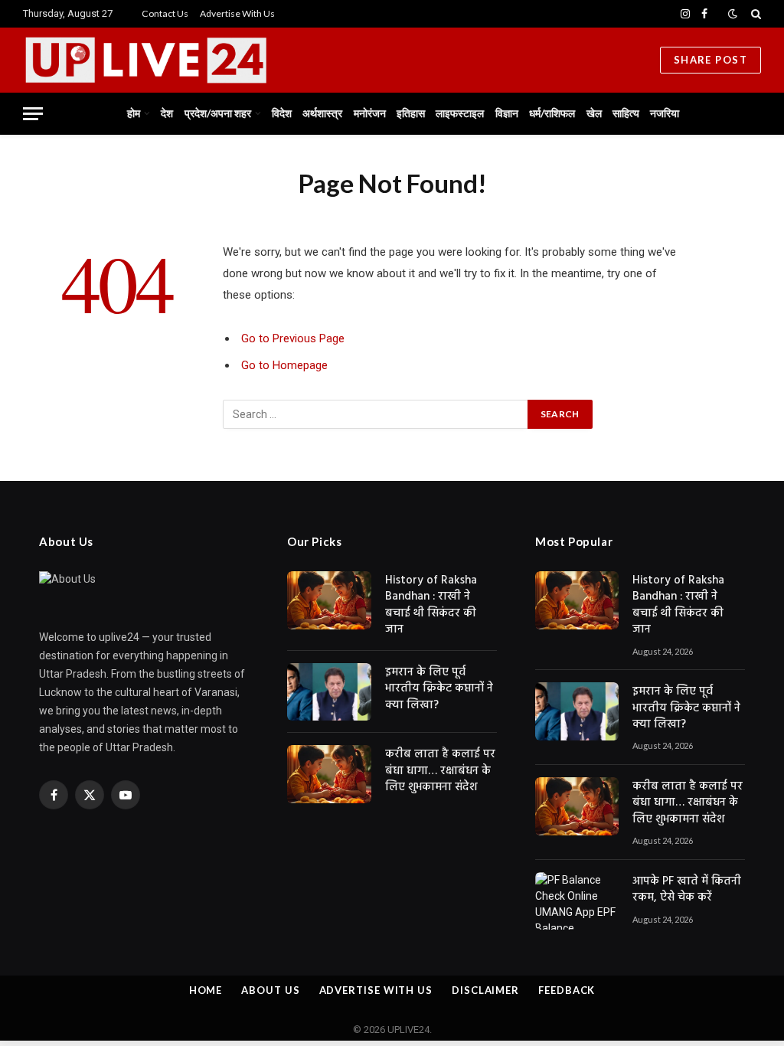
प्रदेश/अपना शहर (218, 112)
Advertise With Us (237, 13)
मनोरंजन (370, 112)
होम (133, 112)
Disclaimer (485, 990)
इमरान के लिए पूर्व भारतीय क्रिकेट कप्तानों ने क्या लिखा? (439, 689)
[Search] (754, 14)
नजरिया (664, 112)
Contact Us (165, 13)
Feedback (566, 990)
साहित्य (625, 112)
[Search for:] (376, 414)
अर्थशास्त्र (322, 112)
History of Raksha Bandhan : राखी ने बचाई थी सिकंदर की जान (431, 606)
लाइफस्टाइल (460, 112)
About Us (270, 990)
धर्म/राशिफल (552, 112)
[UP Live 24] (207, 60)
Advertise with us (376, 990)
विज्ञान (506, 112)
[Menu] (33, 113)
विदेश (282, 112)
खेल (594, 112)
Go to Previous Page (293, 338)
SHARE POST (710, 60)
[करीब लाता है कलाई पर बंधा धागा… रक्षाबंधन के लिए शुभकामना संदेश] (329, 774)
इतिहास (411, 112)
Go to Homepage (284, 365)
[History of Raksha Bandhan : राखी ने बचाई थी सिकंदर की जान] (329, 600)
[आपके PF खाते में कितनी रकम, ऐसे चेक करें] (577, 901)
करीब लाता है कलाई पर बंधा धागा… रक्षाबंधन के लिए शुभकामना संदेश (440, 771)
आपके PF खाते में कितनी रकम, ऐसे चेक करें (686, 890)
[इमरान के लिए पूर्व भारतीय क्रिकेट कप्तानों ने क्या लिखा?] (329, 692)
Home (206, 990)
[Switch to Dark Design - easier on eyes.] (732, 13)
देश (167, 112)
